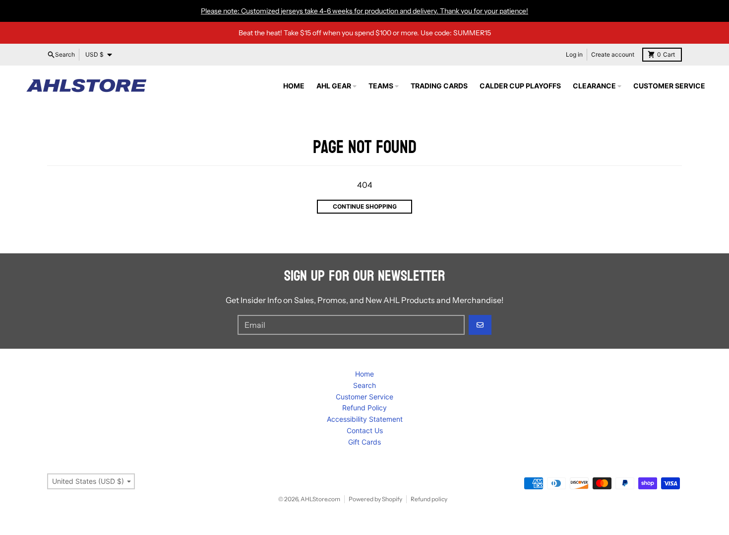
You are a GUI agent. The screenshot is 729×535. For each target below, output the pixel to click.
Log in (574, 54)
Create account (612, 54)
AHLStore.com (320, 499)
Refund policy (429, 499)
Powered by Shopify (375, 499)
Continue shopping (365, 206)
